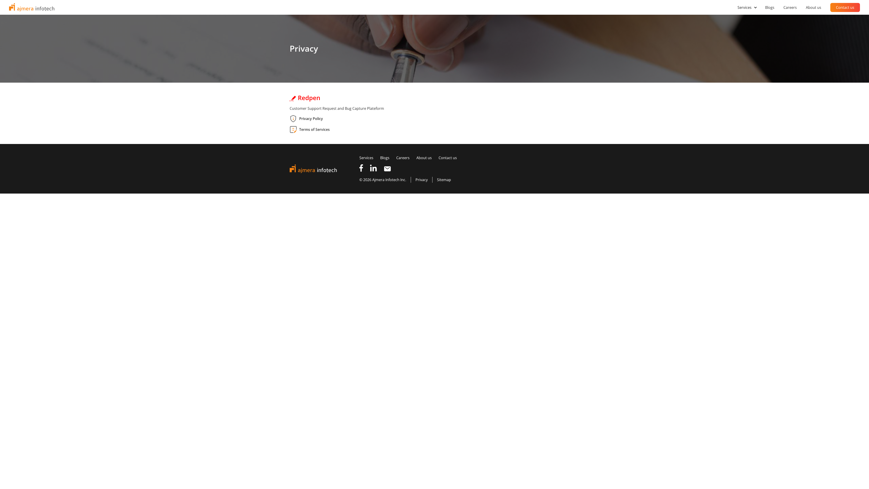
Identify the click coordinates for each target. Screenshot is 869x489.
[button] (749, 7)
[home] (31, 7)
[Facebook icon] (361, 168)
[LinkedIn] (373, 168)
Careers (403, 157)
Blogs (384, 157)
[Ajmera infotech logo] (323, 169)
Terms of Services (314, 129)
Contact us (448, 157)
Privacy (421, 179)
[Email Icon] (387, 168)
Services (366, 157)
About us (424, 157)
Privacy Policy (311, 118)
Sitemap (444, 179)
